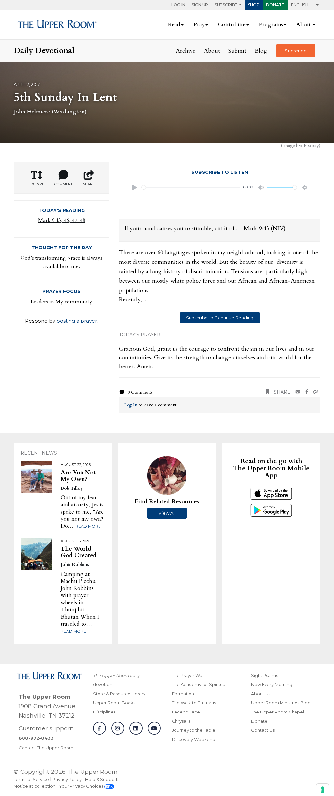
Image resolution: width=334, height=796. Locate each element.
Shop (254, 4)
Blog (261, 51)
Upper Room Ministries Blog (281, 702)
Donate (275, 4)
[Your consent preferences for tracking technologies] (322, 790)
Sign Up (200, 4)
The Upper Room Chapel (277, 711)
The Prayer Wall (188, 675)
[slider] (191, 187)
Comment (63, 184)
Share (89, 184)
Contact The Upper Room (46, 747)
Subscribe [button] (226, 4)
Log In (178, 4)
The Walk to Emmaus (194, 702)
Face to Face (186, 711)
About (212, 51)
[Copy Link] (316, 392)
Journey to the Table (193, 730)
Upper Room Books (114, 702)
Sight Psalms (264, 675)
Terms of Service (31, 779)
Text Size (36, 184)
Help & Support (101, 779)
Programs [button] (271, 25)
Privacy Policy (67, 779)
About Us (260, 693)
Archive (185, 51)
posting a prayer (76, 321)
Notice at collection (34, 785)
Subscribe (296, 50)
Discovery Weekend (193, 739)
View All (167, 513)
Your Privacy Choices (81, 785)
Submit (237, 51)
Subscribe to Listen (219, 172)
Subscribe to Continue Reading (220, 317)
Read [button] (174, 25)
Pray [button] (199, 25)
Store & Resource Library (119, 693)
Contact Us (263, 730)
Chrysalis (181, 721)
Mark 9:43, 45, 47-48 (61, 220)
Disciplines (104, 711)
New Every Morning (271, 684)
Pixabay (311, 146)
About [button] (304, 25)
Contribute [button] (232, 25)
